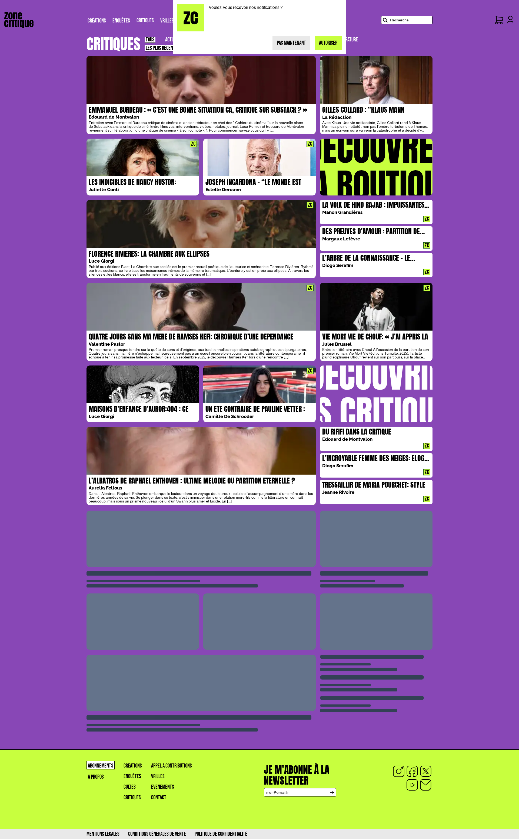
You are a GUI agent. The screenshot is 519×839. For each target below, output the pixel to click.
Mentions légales (102, 834)
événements (162, 787)
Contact (158, 797)
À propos (96, 777)
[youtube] (412, 785)
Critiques (132, 797)
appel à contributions (171, 766)
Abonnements (100, 765)
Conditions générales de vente (157, 834)
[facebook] (412, 771)
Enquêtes (132, 776)
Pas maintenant (291, 43)
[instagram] (398, 771)
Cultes (130, 787)
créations (133, 766)
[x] (425, 771)
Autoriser (328, 43)
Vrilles (158, 776)
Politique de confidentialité (221, 834)
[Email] (425, 785)
